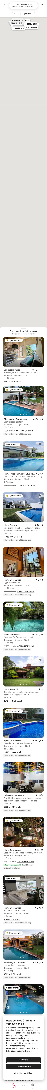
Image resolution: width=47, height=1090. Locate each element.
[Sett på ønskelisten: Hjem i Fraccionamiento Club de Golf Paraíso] (40, 444)
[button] (12, 381)
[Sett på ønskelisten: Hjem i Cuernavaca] (40, 550)
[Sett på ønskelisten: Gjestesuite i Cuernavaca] (40, 389)
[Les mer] (34, 334)
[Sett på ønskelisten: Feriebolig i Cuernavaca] (40, 933)
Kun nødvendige (24, 1066)
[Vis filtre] (42, 5)
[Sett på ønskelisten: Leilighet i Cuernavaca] (40, 766)
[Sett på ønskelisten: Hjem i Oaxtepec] (40, 495)
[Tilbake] (4, 5)
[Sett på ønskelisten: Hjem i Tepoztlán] (40, 660)
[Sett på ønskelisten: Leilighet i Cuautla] (40, 340)
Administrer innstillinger (23, 1073)
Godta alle (23, 1060)
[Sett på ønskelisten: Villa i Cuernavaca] (40, 605)
